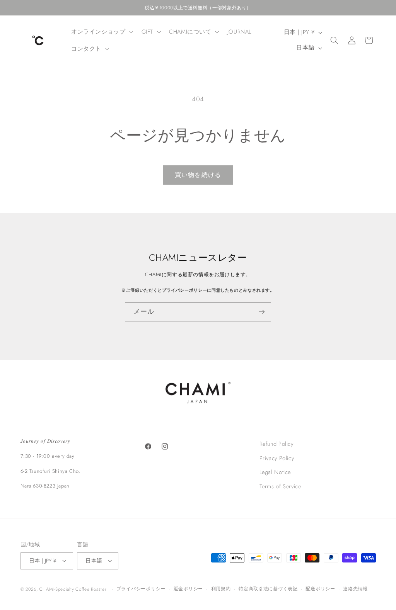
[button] (101, 31)
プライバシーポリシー (184, 290)
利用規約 (221, 589)
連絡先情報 (355, 589)
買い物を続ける (198, 174)
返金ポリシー (188, 589)
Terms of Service (280, 486)
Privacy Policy (276, 458)
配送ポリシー (320, 589)
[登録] (262, 311)
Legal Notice (275, 472)
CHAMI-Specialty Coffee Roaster (72, 589)
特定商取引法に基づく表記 (268, 589)
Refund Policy (276, 444)
